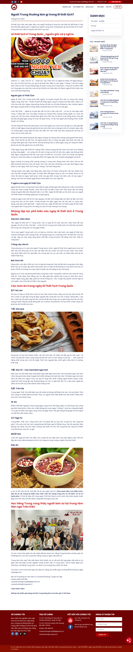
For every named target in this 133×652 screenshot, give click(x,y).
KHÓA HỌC (90, 7)
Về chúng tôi (78, 7)
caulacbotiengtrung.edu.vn (21, 584)
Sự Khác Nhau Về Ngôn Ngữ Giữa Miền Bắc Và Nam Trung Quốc (108, 46)
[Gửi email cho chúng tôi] (24, 633)
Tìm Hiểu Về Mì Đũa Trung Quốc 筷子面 (109, 91)
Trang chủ (66, 7)
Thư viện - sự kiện (97, 21)
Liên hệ (117, 7)
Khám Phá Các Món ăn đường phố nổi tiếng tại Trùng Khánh (109, 81)
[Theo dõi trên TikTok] (18, 2)
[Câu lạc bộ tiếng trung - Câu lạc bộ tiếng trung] (17, 7)
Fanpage (14, 572)
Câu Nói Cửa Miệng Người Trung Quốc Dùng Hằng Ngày (109, 102)
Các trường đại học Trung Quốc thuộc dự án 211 (109, 113)
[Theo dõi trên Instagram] (15, 2)
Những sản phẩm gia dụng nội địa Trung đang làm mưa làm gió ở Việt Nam (40, 593)
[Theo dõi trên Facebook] (12, 2)
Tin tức (109, 7)
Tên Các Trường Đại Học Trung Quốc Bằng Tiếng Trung (109, 124)
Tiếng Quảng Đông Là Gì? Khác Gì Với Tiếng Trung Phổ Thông (109, 58)
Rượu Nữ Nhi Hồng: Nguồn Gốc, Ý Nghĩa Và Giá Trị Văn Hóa (109, 69)
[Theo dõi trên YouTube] (21, 2)
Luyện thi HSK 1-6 (97, 31)
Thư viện (100, 7)
